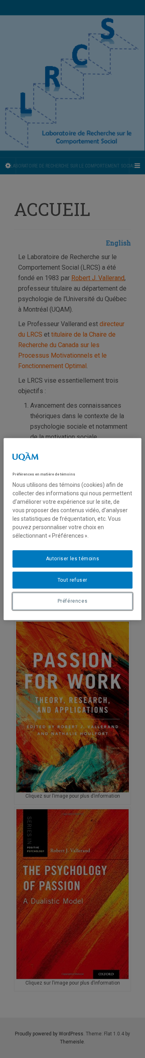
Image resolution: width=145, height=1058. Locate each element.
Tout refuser (72, 580)
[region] (72, 529)
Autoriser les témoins (72, 558)
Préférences (73, 601)
